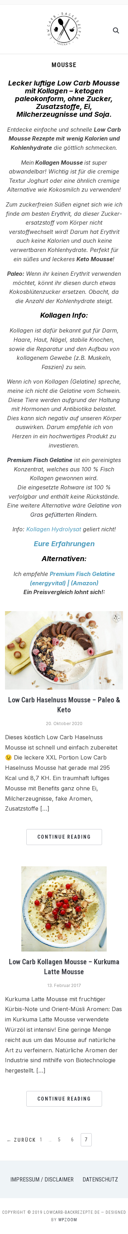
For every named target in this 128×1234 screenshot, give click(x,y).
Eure (41, 543)
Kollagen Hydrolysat (53, 529)
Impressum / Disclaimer (42, 1179)
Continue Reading (64, 837)
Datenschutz (100, 1179)
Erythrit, (61, 213)
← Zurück (21, 1140)
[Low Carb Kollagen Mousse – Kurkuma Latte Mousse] (64, 870)
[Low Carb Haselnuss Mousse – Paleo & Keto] (64, 615)
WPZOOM (67, 1219)
